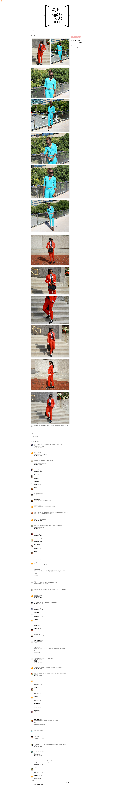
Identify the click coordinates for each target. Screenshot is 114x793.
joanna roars (36, 481)
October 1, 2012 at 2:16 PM (38, 541)
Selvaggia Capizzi (37, 657)
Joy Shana (35, 467)
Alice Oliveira (36, 710)
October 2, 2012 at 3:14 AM (38, 675)
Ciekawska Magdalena (37, 493)
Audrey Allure (36, 634)
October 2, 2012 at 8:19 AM (38, 739)
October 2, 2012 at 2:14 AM (38, 662)
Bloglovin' (35, 660)
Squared (35, 511)
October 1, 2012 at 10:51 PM (38, 625)
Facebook (35, 661)
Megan (36, 642)
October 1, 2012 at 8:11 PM (38, 590)
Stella (35, 735)
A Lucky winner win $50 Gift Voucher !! (40, 682)
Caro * (35, 562)
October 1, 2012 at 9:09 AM (38, 455)
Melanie (35, 671)
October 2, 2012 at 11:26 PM (38, 772)
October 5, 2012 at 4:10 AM (38, 778)
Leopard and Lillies (37, 754)
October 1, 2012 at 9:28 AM (38, 478)
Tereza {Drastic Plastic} (38, 729)
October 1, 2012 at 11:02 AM (38, 496)
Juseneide (35, 580)
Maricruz (35, 767)
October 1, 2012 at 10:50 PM (38, 616)
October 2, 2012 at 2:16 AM (38, 668)
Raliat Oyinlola (36, 505)
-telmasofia (36, 474)
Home (32, 30)
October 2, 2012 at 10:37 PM (38, 764)
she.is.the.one (36, 703)
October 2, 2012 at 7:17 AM (38, 700)
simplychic (35, 606)
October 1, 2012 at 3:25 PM (38, 559)
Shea (34, 487)
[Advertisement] (76, 68)
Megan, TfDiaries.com (37, 640)
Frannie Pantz (36, 544)
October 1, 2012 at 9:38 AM (38, 484)
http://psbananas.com (37, 763)
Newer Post (33, 782)
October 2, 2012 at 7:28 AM (38, 707)
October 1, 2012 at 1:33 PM (38, 535)
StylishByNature (36, 678)
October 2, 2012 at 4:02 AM (38, 684)
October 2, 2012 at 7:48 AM (38, 716)
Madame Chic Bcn (37, 719)
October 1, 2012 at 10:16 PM (38, 609)
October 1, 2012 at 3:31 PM (38, 566)
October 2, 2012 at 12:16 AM (38, 637)
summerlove (36, 687)
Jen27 (35, 551)
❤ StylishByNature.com (37, 683)
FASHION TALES (36, 612)
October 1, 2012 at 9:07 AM (38, 447)
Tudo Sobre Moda (37, 628)
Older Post (68, 782)
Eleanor (35, 443)
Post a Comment (35, 780)
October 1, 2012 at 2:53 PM (38, 548)
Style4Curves (36, 499)
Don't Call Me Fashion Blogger (38, 659)
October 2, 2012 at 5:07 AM (38, 693)
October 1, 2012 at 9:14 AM (38, 464)
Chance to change (38, 477)
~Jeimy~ (35, 588)
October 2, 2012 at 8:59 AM (38, 755)
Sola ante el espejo (37, 531)
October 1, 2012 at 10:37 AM (38, 490)
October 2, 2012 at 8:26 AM (38, 746)
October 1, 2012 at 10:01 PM (38, 603)
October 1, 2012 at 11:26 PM (38, 631)
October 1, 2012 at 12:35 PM (38, 514)
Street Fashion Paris (37, 775)
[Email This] (33, 436)
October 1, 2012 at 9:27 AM (38, 471)
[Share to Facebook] (37, 436)
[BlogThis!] (34, 436)
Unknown (35, 619)
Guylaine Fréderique (37, 538)
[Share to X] (35, 436)
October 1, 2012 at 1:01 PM (38, 520)
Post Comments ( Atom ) (39, 784)
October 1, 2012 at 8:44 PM (38, 597)
